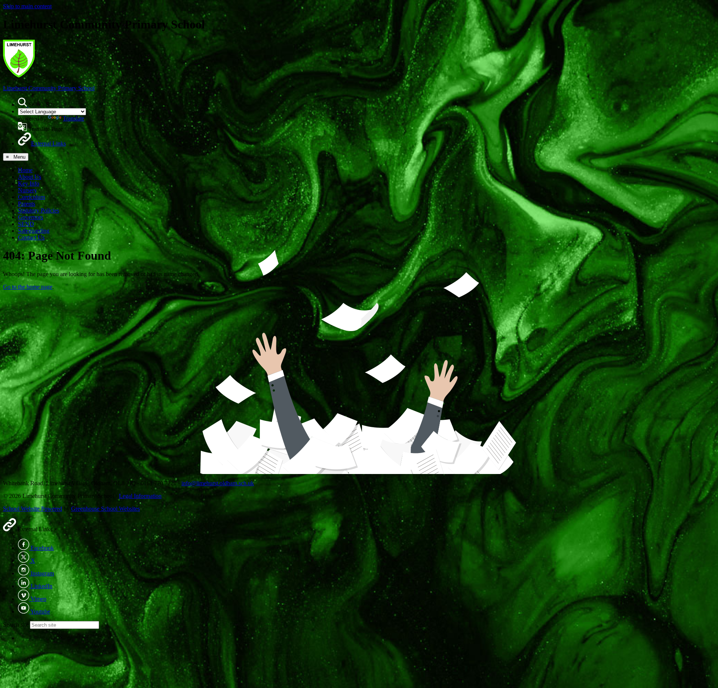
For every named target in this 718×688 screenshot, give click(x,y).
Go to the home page (27, 287)
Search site (15, 624)
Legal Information (140, 496)
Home (25, 170)
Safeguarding (33, 230)
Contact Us (31, 237)
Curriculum (31, 197)
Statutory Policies (38, 210)
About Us (29, 177)
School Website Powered (32, 508)
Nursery (27, 190)
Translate (73, 118)
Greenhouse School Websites (105, 508)
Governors (30, 217)
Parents (26, 204)
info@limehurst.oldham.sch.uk (217, 483)
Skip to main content (27, 6)
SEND (26, 224)
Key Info (28, 183)
